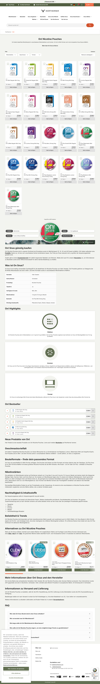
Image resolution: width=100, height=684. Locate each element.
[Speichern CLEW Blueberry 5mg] (8, 543)
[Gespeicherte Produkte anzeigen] (81, 4)
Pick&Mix (8, 253)
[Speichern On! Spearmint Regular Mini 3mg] (26, 64)
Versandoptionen (58, 599)
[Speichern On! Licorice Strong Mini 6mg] (26, 127)
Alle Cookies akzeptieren (16, 668)
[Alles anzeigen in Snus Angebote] (37, 16)
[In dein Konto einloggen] (78, 4)
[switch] (94, 678)
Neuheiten (43, 16)
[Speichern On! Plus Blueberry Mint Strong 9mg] (81, 158)
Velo (20, 533)
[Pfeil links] (6, 555)
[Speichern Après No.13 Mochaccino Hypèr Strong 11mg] (77, 543)
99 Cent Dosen (44, 19)
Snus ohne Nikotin (53, 16)
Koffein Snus (64, 16)
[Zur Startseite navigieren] (73, 647)
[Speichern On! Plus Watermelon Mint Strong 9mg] (8, 190)
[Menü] (97, 668)
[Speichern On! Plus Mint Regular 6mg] (8, 158)
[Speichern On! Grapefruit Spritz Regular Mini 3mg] (44, 64)
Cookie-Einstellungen (16, 678)
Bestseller (22, 16)
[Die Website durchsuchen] (90, 25)
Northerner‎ (8, 32)
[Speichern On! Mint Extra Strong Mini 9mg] (44, 95)
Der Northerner (55, 19)
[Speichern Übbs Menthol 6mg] (31, 543)
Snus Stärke (87, 16)
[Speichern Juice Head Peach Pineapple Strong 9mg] (54, 543)
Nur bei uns (65, 19)
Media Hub (38, 661)
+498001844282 (56, 667)
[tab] (14, 573)
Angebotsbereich (23, 258)
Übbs (10, 533)
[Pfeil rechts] (93, 555)
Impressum (38, 654)
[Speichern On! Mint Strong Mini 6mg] (62, 64)
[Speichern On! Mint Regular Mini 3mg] (8, 64)
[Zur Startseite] (50, 11)
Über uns (38, 648)
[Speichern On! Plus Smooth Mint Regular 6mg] (62, 127)
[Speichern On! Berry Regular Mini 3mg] (26, 95)
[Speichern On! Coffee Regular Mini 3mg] (8, 127)
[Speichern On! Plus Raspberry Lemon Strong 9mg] (62, 158)
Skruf (14, 533)
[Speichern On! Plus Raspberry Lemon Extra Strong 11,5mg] (44, 158)
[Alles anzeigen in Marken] (37, 19)
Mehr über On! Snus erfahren (50, 45)
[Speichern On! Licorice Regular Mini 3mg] (81, 64)
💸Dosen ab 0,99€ (49, 1)
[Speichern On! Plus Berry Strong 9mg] (44, 127)
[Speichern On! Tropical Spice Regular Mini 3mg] (8, 95)
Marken (34, 19)
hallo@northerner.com (57, 664)
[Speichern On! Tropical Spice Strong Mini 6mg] (62, 95)
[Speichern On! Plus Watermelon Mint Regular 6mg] (81, 127)
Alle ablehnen (16, 673)
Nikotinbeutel (12, 16)
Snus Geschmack (75, 16)
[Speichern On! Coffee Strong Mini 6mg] (81, 95)
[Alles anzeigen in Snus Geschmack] (80, 16)
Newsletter (77, 258)
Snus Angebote (32, 16)
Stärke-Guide (38, 658)
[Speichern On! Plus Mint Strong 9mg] (26, 158)
